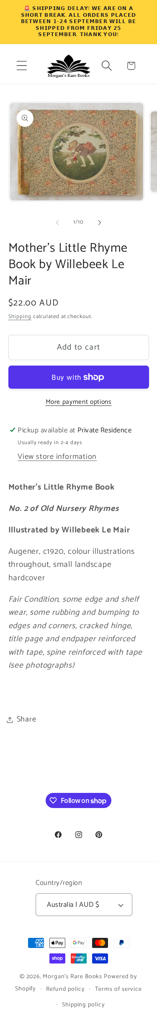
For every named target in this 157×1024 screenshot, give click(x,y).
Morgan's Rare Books (72, 976)
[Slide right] (99, 222)
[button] (21, 66)
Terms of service (118, 989)
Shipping (19, 316)
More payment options (79, 402)
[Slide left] (57, 222)
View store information (57, 456)
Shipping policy (83, 1005)
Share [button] (26, 719)
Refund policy (65, 989)
